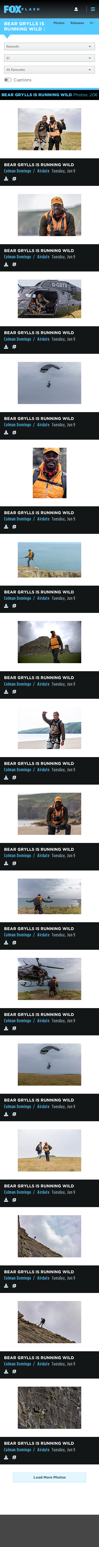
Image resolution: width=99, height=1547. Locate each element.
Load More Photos (50, 1477)
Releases (77, 23)
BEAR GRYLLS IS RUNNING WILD (24, 26)
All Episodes (15, 69)
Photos (59, 23)
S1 (7, 58)
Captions (22, 80)
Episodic (12, 46)
